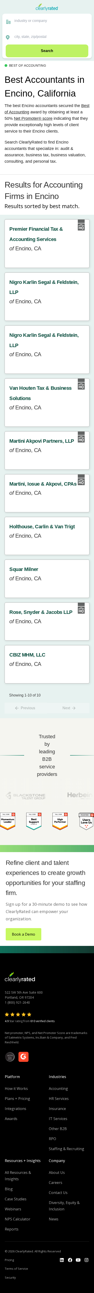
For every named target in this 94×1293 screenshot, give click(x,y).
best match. (65, 206)
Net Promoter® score (33, 118)
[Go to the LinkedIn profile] (62, 1260)
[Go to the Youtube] (70, 1260)
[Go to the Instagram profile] (86, 1260)
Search (47, 51)
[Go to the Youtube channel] (78, 1260)
